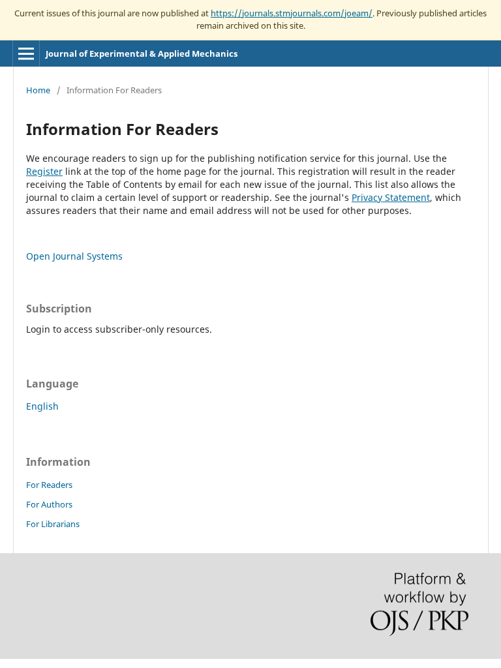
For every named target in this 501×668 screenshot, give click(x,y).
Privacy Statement (391, 197)
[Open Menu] (26, 53)
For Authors (49, 504)
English (42, 406)
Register (44, 171)
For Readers (49, 485)
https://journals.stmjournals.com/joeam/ (291, 13)
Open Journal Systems (74, 256)
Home (38, 90)
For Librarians (53, 524)
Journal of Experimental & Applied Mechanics (141, 53)
